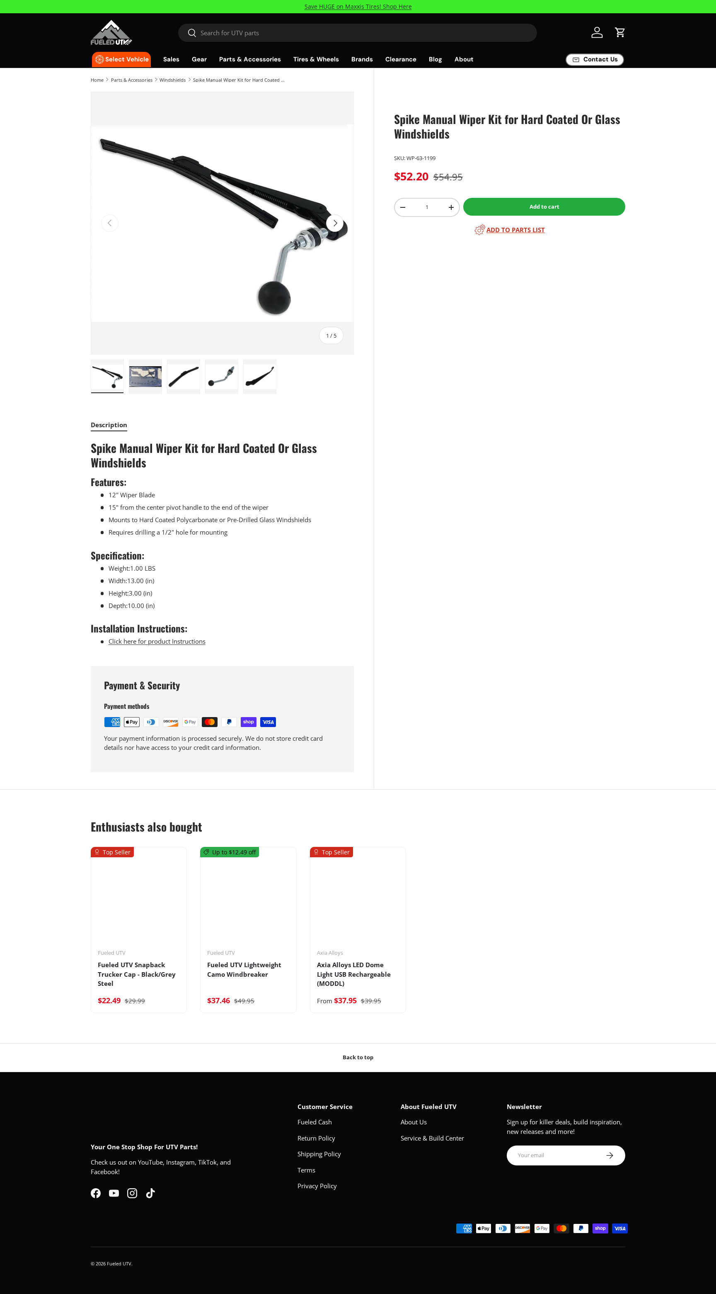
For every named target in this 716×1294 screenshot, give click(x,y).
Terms (306, 1170)
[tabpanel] (222, 543)
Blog (435, 59)
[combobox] (357, 33)
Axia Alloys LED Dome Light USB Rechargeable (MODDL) (354, 974)
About (464, 59)
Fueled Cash (315, 1122)
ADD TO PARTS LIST (515, 230)
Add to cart (544, 206)
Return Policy (316, 1138)
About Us (414, 1122)
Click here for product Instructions (157, 641)
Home (97, 80)
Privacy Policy (317, 1186)
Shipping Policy (319, 1154)
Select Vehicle (127, 59)
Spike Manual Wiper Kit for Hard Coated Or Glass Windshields (239, 80)
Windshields (173, 80)
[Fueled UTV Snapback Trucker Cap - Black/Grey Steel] (139, 901)
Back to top (358, 1057)
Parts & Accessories (250, 59)
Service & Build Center (432, 1138)
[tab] (109, 425)
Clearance (400, 59)
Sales (171, 59)
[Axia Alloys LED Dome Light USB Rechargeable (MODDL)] (358, 901)
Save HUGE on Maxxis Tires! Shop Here (358, 6)
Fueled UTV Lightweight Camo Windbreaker (244, 969)
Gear (199, 59)
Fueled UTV (119, 1263)
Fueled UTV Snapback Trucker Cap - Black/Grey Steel (137, 974)
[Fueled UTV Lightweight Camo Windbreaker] (248, 901)
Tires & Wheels (316, 59)
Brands (362, 59)
